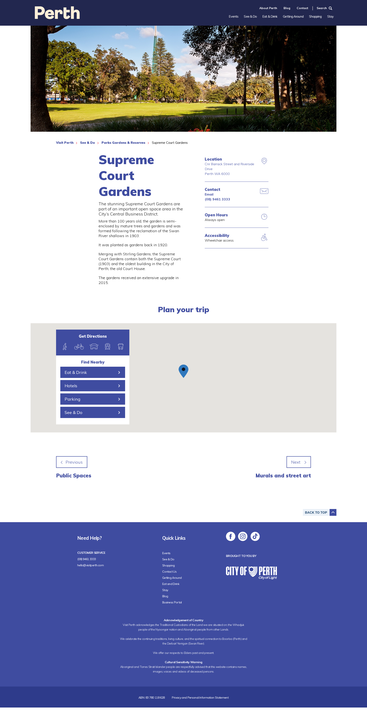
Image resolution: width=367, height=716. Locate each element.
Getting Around (293, 16)
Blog (287, 8)
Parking (72, 399)
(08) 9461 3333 (217, 199)
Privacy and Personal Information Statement (200, 697)
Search (322, 8)
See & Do (250, 16)
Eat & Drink (269, 16)
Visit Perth (64, 143)
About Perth (268, 8)
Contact (302, 8)
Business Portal (172, 602)
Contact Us (169, 571)
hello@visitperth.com (90, 565)
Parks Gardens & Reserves (123, 143)
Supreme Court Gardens (170, 143)
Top (316, 512)
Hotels (71, 385)
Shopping (315, 16)
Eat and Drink (170, 584)
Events (234, 16)
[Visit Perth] (57, 17)
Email (209, 194)
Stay (330, 16)
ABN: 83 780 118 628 (151, 697)
